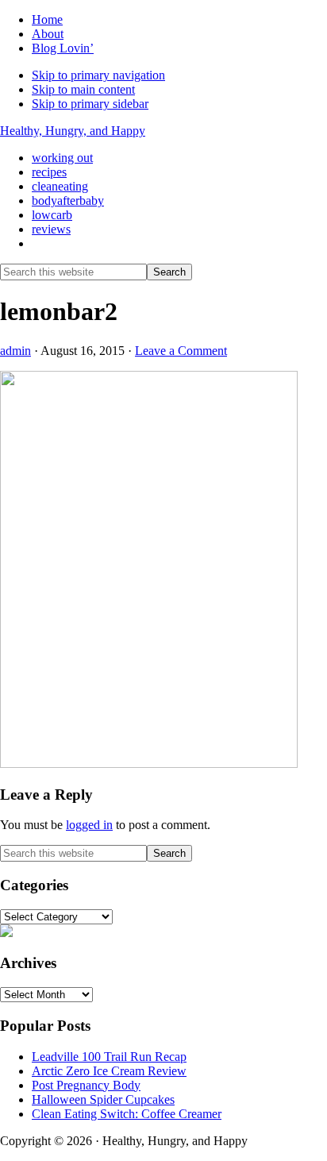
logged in (89, 824)
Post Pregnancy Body (86, 1085)
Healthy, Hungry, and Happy (72, 130)
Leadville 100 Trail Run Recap (109, 1056)
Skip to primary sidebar (90, 103)
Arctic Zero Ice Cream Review (109, 1071)
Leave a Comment (181, 350)
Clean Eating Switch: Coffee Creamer (126, 1113)
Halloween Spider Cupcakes (103, 1099)
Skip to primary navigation (98, 75)
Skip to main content (83, 89)
